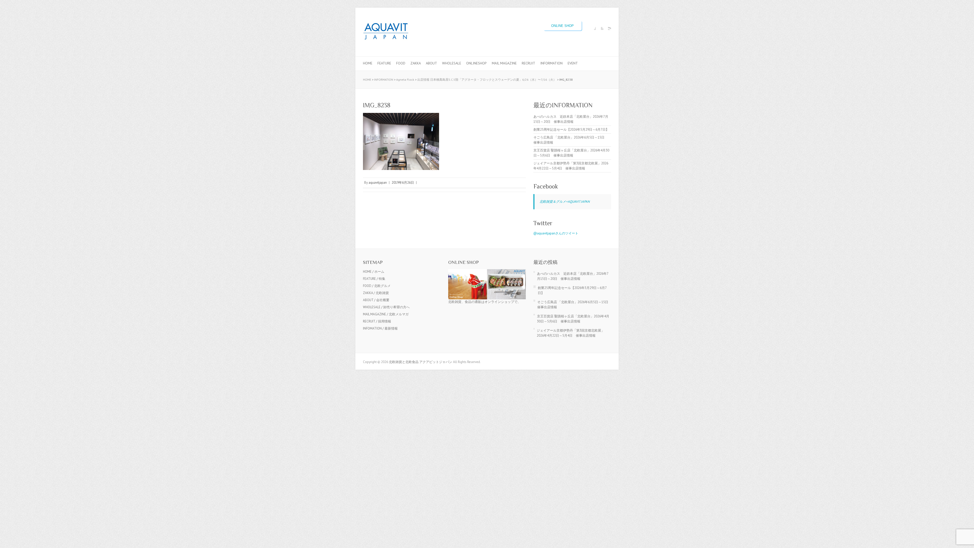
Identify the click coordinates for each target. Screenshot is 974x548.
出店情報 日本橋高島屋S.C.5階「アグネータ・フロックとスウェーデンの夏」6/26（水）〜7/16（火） (486, 79)
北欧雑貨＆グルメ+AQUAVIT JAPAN (565, 201)
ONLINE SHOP (562, 26)
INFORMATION (551, 63)
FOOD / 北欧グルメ (377, 286)
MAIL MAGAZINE (504, 63)
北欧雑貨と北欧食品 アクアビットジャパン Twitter (599, 26)
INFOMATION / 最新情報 (380, 328)
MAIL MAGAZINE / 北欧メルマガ (386, 314)
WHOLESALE (451, 63)
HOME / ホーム (373, 271)
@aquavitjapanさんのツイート (555, 233)
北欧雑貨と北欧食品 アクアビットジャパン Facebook (592, 26)
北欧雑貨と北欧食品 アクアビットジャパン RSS (607, 26)
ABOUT (431, 63)
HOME (367, 63)
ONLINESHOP (476, 63)
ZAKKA (415, 63)
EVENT (573, 63)
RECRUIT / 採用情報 (377, 321)
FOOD (400, 63)
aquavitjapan (378, 182)
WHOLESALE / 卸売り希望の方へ (386, 307)
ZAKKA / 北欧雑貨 (376, 293)
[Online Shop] (487, 271)
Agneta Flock (405, 79)
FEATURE (384, 63)
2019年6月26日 (403, 182)
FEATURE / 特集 (374, 279)
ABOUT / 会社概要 (376, 300)
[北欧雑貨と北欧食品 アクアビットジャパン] (386, 32)
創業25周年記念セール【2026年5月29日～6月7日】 (571, 129)
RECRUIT (528, 63)
